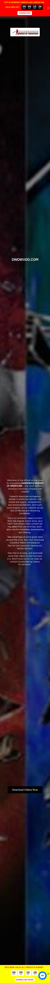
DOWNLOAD (25, 13)
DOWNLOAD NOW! (24, 980)
